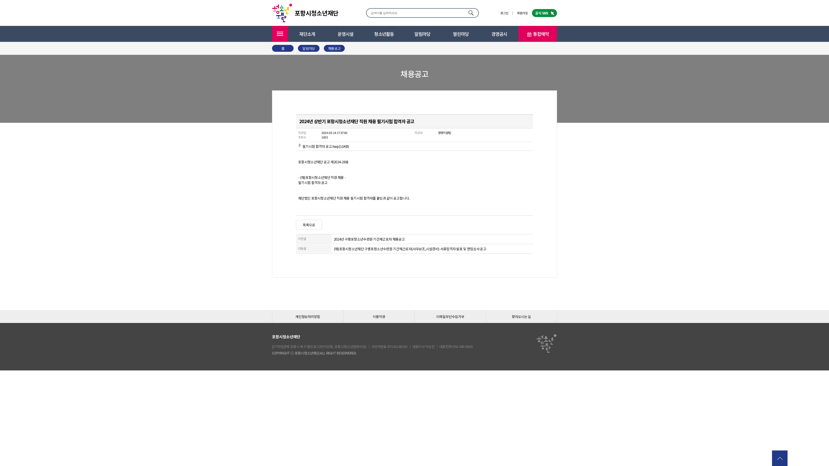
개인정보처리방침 (307, 316)
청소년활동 (384, 34)
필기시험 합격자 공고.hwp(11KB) (325, 146)
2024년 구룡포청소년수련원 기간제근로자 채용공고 (369, 239)
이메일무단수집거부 (450, 316)
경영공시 (499, 34)
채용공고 (334, 48)
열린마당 (461, 34)
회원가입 (522, 13)
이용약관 (379, 316)
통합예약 (541, 34)
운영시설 (345, 34)
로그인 (504, 13)
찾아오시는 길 (521, 316)
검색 (471, 12)
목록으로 (309, 224)
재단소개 (307, 34)
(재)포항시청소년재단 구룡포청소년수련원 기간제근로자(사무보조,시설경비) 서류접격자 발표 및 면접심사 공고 (410, 248)
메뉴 (280, 34)
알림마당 (422, 34)
